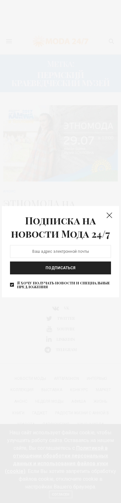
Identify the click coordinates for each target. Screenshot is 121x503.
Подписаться (60, 268)
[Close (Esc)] (109, 215)
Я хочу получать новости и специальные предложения (63, 285)
